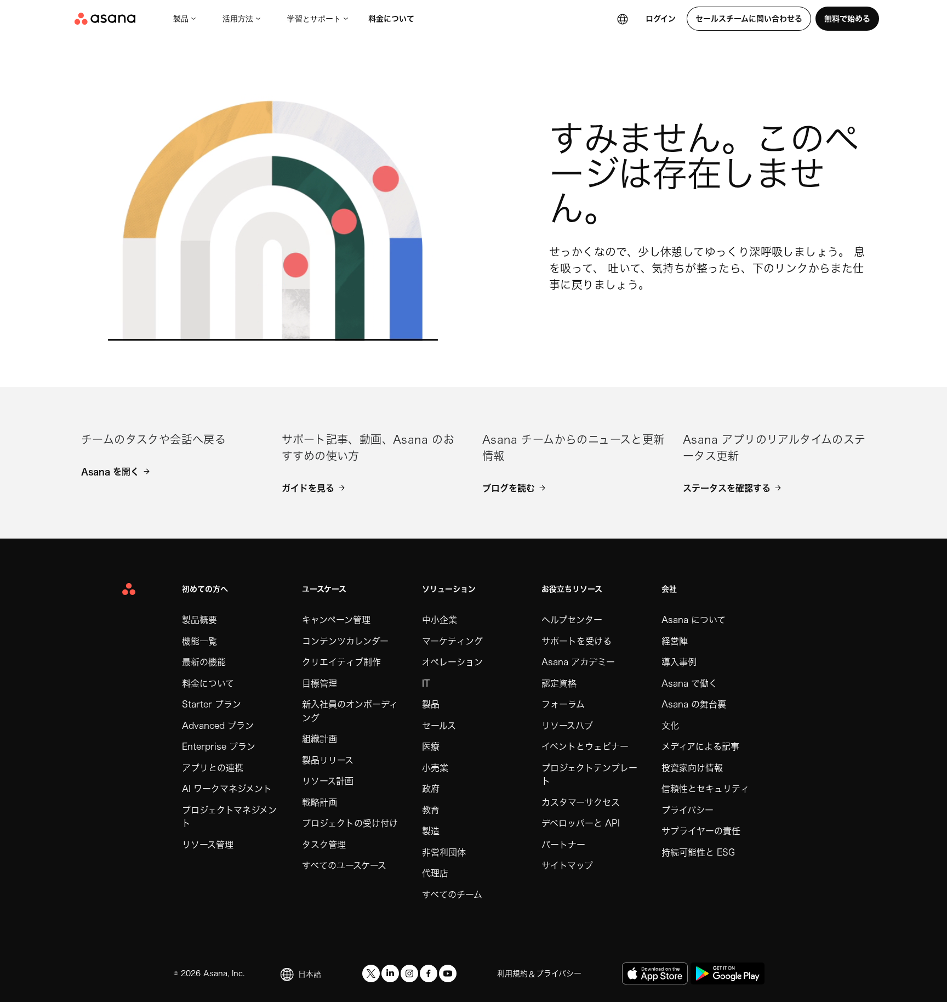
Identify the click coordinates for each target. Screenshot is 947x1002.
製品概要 (199, 619)
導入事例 (679, 662)
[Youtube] (448, 973)
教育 (431, 810)
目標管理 (319, 683)
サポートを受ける (576, 641)
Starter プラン (211, 704)
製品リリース (327, 760)
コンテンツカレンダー (345, 641)
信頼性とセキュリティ (705, 788)
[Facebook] (428, 973)
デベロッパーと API (580, 823)
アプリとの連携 (212, 767)
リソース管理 (207, 844)
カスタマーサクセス (580, 802)
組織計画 (319, 738)
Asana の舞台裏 (693, 704)
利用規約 (512, 973)
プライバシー (687, 810)
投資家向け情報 (692, 767)
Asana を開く (110, 471)
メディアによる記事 (700, 746)
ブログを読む (508, 488)
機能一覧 (199, 641)
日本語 (309, 974)
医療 (431, 746)
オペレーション (452, 662)
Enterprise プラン (218, 746)
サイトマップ (567, 865)
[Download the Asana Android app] (728, 973)
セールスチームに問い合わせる (748, 18)
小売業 (435, 767)
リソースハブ (567, 725)
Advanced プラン (218, 725)
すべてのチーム (452, 894)
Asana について (693, 619)
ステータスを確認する (727, 488)
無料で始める (847, 18)
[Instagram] (409, 973)
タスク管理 (324, 844)
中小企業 (439, 619)
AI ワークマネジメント (227, 788)
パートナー (563, 844)
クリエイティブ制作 (341, 662)
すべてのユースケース (344, 865)
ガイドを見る (308, 488)
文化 (670, 725)
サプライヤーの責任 (700, 830)
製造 (431, 830)
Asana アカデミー (578, 662)
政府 (431, 788)
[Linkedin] (390, 973)
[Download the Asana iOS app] (655, 973)
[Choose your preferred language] (623, 19)
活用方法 (238, 18)
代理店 (435, 873)
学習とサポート (314, 18)
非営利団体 (444, 852)
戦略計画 (319, 802)
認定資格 (559, 683)
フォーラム (563, 704)
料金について (391, 18)
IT (426, 683)
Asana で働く (689, 683)
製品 (181, 18)
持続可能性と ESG (698, 852)
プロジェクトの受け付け (350, 823)
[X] (371, 973)
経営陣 (674, 641)
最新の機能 (204, 662)
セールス (439, 725)
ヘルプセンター (571, 619)
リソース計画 (327, 781)
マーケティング (452, 641)
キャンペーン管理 (336, 619)
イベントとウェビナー (585, 746)
